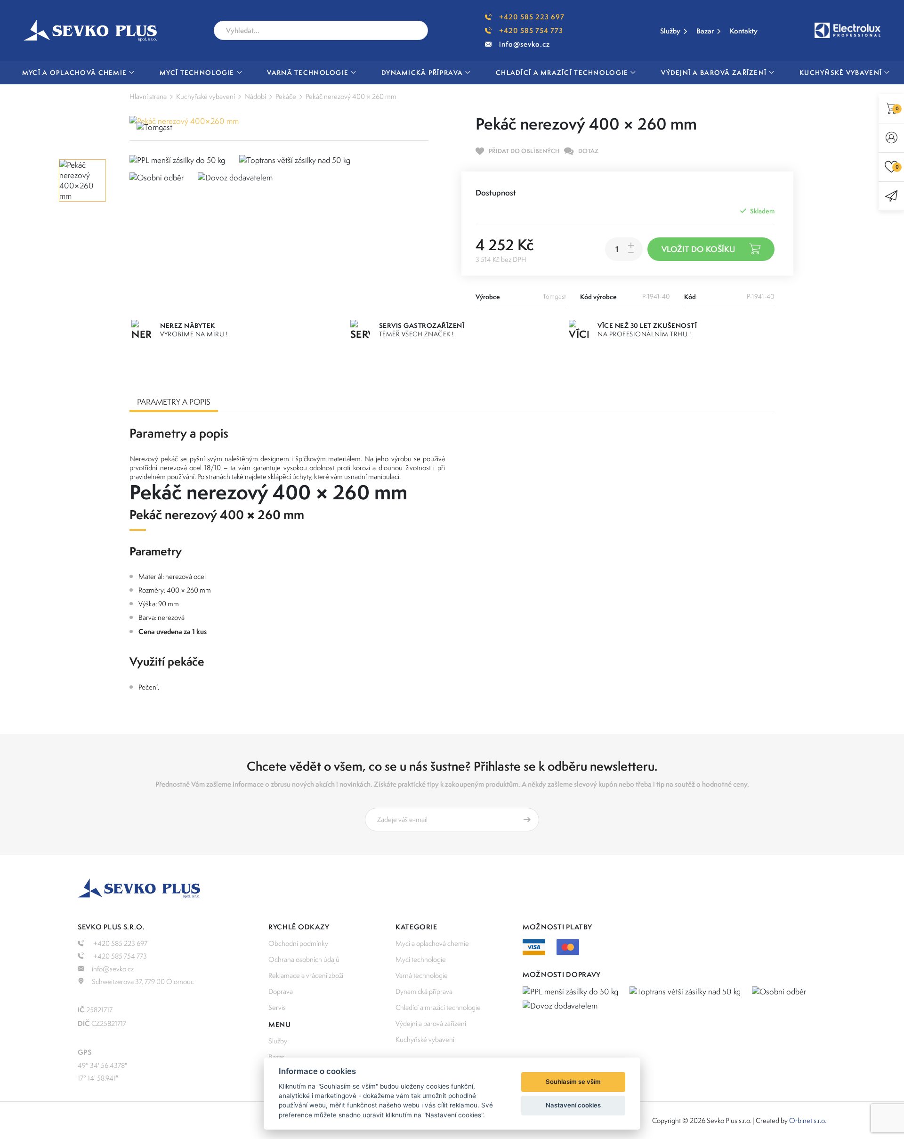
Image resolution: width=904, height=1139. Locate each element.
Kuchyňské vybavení (205, 96)
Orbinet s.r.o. (807, 1120)
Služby (670, 31)
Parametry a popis (173, 402)
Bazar (705, 31)
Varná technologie (422, 975)
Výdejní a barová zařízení (431, 1023)
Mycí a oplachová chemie (432, 943)
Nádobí (255, 96)
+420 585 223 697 (532, 17)
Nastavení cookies (573, 1105)
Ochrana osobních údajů (303, 959)
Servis (277, 1007)
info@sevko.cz (524, 44)
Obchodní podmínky (298, 943)
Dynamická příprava (424, 991)
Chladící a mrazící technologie (438, 1007)
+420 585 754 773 (531, 30)
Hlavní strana (148, 96)
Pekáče (285, 96)
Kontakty (744, 31)
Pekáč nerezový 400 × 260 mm (351, 96)
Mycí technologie (421, 959)
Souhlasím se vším (573, 1081)
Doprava (280, 991)
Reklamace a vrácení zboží (305, 975)
